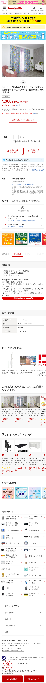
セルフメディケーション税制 (11, 648)
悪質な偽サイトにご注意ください (13, 651)
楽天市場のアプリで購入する (23, 120)
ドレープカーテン (38, 14)
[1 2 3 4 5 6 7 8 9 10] (21, 137)
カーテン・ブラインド (22, 14)
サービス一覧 (6, 671)
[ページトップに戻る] (42, 675)
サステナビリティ (31, 671)
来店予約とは (36, 170)
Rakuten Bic (15, 9)
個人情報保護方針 (8, 673)
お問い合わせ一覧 (18, 671)
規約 (42, 170)
